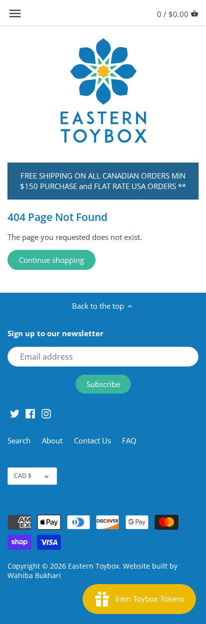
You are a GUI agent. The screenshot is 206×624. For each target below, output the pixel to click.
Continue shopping (51, 260)
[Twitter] (15, 413)
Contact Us (92, 440)
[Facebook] (30, 413)
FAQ (129, 440)
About (53, 440)
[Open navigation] (15, 13)
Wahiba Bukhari (34, 575)
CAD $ (23, 475)
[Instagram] (46, 413)
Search (19, 440)
